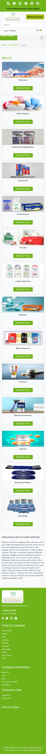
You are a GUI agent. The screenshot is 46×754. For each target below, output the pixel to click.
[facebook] (20, 3)
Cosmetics (6, 646)
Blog (3, 679)
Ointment (23, 382)
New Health (23, 516)
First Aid (23, 248)
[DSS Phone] (8, 3)
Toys (3, 658)
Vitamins (23, 449)
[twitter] (26, 3)
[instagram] (32, 3)
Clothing (5, 643)
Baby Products (23, 114)
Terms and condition (10, 682)
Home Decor (7, 655)
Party (4, 637)
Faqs (4, 675)
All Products (6, 685)
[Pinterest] (38, 3)
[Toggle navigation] (42, 37)
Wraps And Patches (23, 482)
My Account (6, 698)
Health (4, 652)
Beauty (4, 634)
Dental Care (23, 181)
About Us (5, 672)
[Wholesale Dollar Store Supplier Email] (14, 3)
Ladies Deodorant (23, 281)
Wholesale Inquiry (35, 17)
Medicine (23, 315)
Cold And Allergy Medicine (23, 147)
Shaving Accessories (23, 415)
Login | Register (10, 31)
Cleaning (5, 640)
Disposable (6, 649)
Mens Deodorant (23, 348)
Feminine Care (23, 214)
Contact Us (6, 695)
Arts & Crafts (7, 631)
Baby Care (23, 80)
